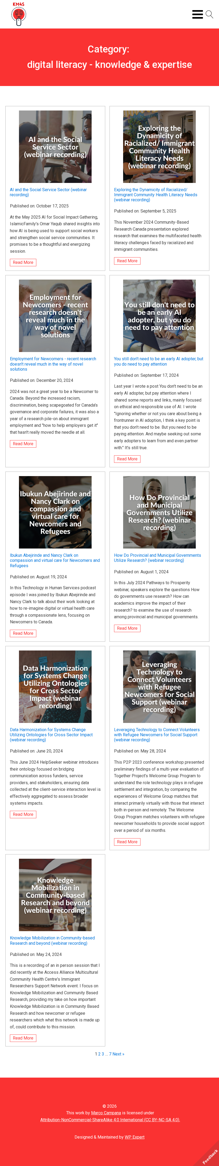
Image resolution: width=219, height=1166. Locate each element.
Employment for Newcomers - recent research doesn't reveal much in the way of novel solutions (53, 363)
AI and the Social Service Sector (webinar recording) (48, 192)
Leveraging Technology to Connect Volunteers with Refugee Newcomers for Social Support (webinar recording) (157, 734)
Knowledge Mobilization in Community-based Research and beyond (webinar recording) (52, 940)
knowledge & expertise (143, 64)
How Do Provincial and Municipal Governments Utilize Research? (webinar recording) (157, 558)
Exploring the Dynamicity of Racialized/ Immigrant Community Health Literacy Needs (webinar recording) (155, 194)
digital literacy (57, 64)
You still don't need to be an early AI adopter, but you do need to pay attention (158, 361)
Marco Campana (106, 1112)
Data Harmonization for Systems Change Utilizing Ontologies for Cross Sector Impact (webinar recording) (51, 734)
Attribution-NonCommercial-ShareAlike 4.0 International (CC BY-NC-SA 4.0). (110, 1119)
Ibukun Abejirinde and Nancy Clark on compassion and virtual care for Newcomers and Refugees (55, 560)
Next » (118, 1054)
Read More (23, 262)
